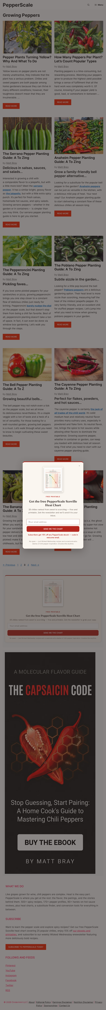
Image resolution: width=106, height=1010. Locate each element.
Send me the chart (53, 529)
